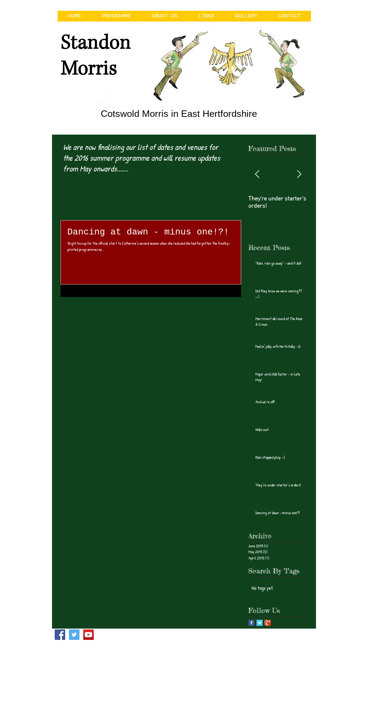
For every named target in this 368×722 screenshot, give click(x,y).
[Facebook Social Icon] (60, 634)
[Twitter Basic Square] (259, 623)
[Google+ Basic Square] (268, 623)
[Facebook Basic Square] (251, 623)
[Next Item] (299, 174)
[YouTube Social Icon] (88, 634)
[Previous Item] (257, 174)
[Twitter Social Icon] (74, 634)
